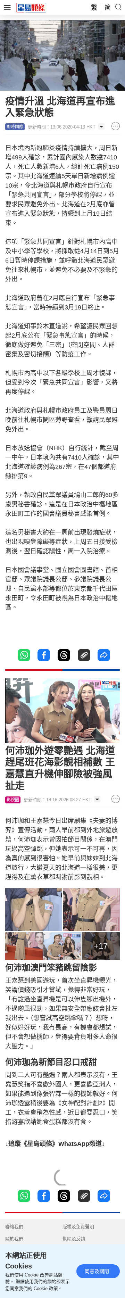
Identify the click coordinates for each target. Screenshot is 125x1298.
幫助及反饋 (73, 1238)
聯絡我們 (14, 1226)
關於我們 (14, 1238)
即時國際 (15, 127)
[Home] (31, 7)
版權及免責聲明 (78, 1226)
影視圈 (13, 800)
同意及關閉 (97, 1271)
